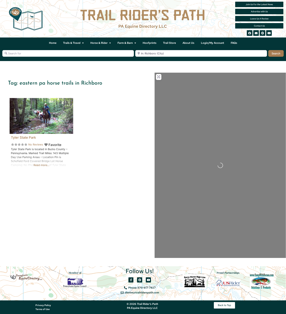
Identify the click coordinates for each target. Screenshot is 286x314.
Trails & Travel (71, 43)
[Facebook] (249, 33)
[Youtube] (269, 33)
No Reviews (35, 144)
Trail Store (169, 43)
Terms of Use (42, 309)
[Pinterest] (262, 33)
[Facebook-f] (131, 279)
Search (278, 53)
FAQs (234, 43)
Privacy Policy (43, 305)
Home (52, 43)
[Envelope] (256, 33)
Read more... (41, 165)
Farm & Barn (125, 43)
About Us (188, 43)
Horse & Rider (99, 43)
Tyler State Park (23, 138)
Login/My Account (212, 43)
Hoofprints (149, 43)
